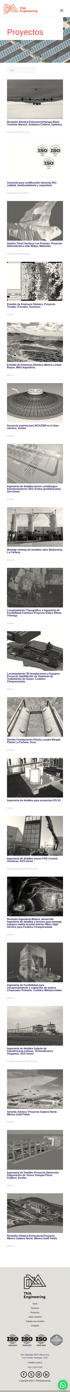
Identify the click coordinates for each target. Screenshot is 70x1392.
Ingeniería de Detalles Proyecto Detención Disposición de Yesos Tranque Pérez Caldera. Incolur (33, 1175)
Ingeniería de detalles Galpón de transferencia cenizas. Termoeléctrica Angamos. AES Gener (30, 1051)
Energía (10, 436)
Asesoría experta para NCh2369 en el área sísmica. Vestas (33, 427)
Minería (10, 314)
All (12, 70)
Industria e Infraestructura (18, 132)
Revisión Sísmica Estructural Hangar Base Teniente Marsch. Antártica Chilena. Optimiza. (35, 123)
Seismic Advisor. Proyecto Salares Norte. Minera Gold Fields (32, 1113)
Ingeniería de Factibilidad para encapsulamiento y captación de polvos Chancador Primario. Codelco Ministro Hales (34, 988)
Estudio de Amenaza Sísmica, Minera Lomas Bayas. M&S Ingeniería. (34, 366)
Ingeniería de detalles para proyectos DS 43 (34, 800)
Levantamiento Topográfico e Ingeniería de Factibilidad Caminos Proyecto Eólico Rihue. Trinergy (34, 613)
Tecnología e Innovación (18, 193)
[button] (63, 1385)
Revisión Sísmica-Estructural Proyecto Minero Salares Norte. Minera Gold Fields (32, 1237)
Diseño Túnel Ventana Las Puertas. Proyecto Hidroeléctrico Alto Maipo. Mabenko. (34, 244)
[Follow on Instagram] (39, 1374)
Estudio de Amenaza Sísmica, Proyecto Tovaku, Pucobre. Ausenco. (31, 305)
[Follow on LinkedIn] (46, 1374)
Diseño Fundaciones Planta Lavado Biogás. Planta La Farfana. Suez (34, 741)
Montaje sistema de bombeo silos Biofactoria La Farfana (34, 551)
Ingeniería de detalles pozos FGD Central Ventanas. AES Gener (32, 860)
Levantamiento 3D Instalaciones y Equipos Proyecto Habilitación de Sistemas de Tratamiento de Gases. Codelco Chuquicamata (33, 677)
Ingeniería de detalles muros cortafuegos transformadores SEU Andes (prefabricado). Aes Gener (34, 489)
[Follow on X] (31, 1374)
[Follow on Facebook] (24, 1374)
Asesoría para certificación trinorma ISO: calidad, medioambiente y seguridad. (32, 184)
